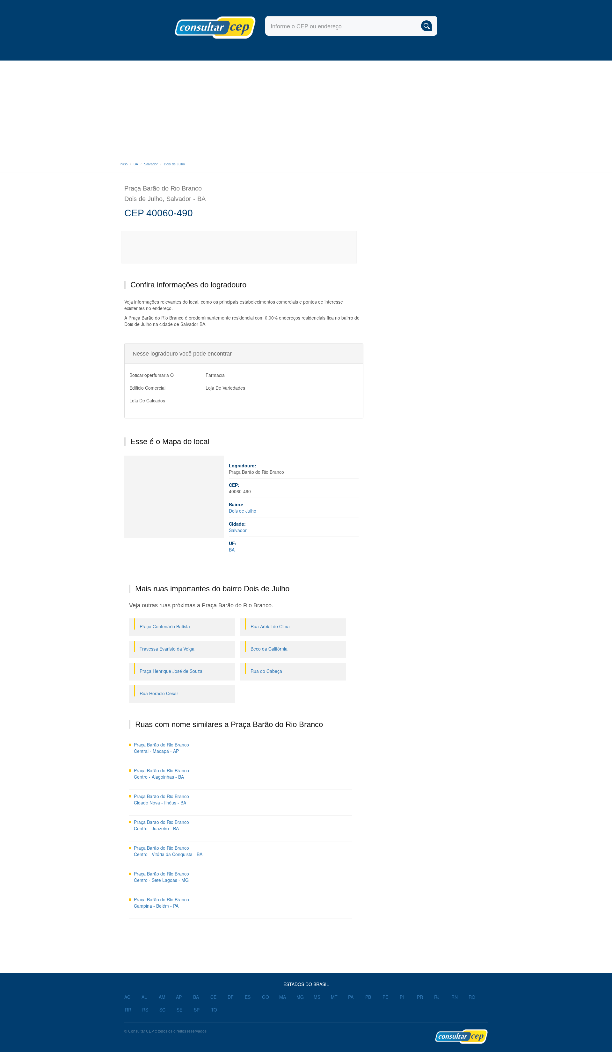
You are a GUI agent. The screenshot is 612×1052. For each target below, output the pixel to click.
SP (197, 1009)
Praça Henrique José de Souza (171, 671)
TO (214, 1009)
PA (350, 997)
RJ (437, 997)
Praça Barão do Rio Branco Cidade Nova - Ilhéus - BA (161, 799)
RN (454, 997)
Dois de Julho (174, 164)
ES (248, 997)
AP (179, 997)
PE (385, 997)
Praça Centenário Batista (165, 626)
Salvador (151, 164)
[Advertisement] (306, 108)
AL (144, 997)
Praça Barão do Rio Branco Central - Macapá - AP (161, 747)
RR (128, 1009)
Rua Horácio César (159, 693)
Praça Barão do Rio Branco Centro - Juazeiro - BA (161, 825)
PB (368, 997)
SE (179, 1009)
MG (300, 997)
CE (213, 997)
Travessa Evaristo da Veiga (167, 648)
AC (127, 997)
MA (282, 997)
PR (420, 997)
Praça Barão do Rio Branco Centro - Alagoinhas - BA (161, 773)
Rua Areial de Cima (270, 626)
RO (472, 997)
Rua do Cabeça (266, 671)
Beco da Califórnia (269, 648)
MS (317, 997)
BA (136, 164)
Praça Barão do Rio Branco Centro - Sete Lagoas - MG (161, 876)
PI (402, 997)
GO (265, 997)
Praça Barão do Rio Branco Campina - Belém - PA (161, 902)
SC (162, 1009)
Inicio (123, 164)
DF (231, 997)
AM (162, 997)
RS (145, 1009)
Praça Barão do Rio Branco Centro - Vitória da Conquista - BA (168, 851)
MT (334, 997)
